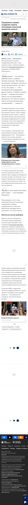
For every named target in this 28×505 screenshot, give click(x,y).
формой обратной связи (20, 486)
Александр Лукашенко (16, 67)
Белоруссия (5, 329)
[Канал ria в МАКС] (4, 437)
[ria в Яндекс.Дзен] (9, 437)
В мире (17, 326)
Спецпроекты (5, 448)
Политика (3, 446)
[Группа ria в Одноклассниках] (20, 437)
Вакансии (3, 454)
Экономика (17, 446)
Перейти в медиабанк (18, 47)
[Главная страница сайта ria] (9, 14)
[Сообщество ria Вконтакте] (15, 437)
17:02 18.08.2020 (5, 17)
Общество (10, 446)
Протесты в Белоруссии (8, 326)
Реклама (12, 448)
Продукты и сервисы (21, 448)
